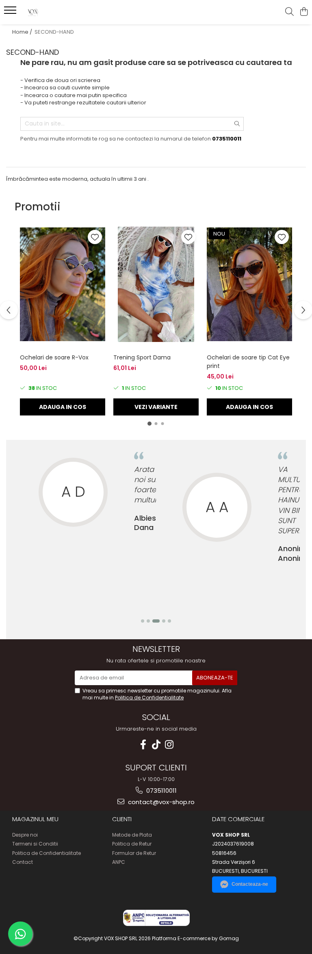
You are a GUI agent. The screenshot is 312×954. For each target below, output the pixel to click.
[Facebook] (143, 745)
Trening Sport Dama (142, 357)
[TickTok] (156, 745)
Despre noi (25, 834)
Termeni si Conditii (35, 843)
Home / (22, 32)
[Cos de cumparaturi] (303, 12)
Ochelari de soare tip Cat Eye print (248, 361)
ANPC (118, 862)
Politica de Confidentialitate (149, 697)
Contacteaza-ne (250, 884)
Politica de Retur (132, 843)
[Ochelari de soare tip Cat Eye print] (249, 284)
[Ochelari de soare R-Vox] (62, 284)
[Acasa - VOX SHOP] (54, 12)
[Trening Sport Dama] (156, 284)
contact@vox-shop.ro (160, 802)
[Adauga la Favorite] (95, 237)
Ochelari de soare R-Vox (54, 357)
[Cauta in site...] (289, 12)
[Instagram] (169, 745)
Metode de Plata (132, 834)
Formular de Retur (134, 853)
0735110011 (161, 790)
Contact (22, 862)
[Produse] (11, 12)
